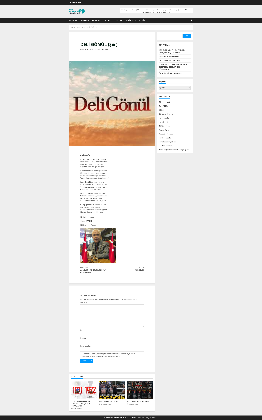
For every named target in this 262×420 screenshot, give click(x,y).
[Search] (192, 20)
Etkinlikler (131, 20)
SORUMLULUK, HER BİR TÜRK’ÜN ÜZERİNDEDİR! (93, 270)
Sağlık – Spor (164, 130)
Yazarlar (96, 20)
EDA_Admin (85, 49)
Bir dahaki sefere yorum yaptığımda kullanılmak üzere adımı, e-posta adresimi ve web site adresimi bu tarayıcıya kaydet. (108, 355)
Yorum (83, 303)
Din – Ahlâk (163, 106)
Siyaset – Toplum (166, 134)
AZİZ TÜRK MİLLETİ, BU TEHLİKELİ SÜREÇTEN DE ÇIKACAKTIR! (84, 390)
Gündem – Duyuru (166, 114)
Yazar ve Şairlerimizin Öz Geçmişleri (174, 150)
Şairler (107, 20)
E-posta (83, 338)
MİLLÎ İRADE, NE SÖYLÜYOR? (140, 390)
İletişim (142, 20)
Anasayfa (73, 20)
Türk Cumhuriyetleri (167, 142)
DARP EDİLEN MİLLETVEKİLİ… (112, 390)
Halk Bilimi (163, 122)
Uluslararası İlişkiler (167, 146)
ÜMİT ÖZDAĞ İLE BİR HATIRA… (171, 73)
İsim (81, 330)
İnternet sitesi (85, 346)
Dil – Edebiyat (164, 102)
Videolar (118, 20)
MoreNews (142, 418)
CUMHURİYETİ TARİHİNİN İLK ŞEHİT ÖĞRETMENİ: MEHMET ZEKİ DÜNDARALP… (173, 67)
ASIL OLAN (139, 269)
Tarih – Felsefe (165, 138)
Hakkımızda (84, 20)
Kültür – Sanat (164, 126)
